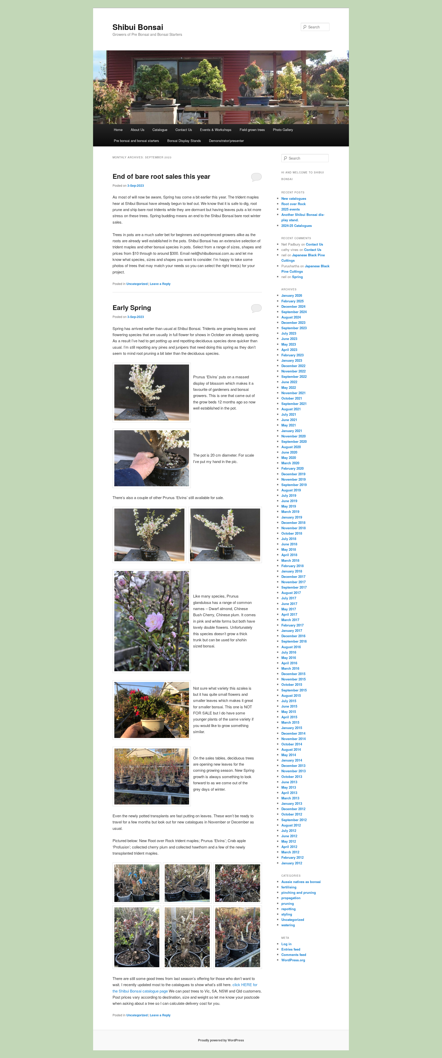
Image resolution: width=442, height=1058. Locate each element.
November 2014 (293, 738)
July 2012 (288, 830)
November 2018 (293, 527)
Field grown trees (252, 129)
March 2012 (290, 852)
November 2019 (293, 479)
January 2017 (291, 630)
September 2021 (294, 403)
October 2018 (291, 533)
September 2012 (294, 819)
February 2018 (292, 565)
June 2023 (289, 338)
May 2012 (288, 841)
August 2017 (291, 592)
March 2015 (290, 722)
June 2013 (289, 781)
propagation (291, 897)
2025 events (290, 209)
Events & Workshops (215, 129)
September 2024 (294, 311)
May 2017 (288, 609)
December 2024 (293, 306)
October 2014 (291, 744)
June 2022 (289, 381)
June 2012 (289, 835)
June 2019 (289, 500)
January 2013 (291, 803)
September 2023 (294, 327)
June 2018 (289, 544)
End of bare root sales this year (161, 176)
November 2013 (293, 770)
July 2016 (288, 652)
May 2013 (288, 787)
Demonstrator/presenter (226, 140)
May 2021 (288, 425)
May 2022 (288, 387)
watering (288, 924)
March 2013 (290, 798)
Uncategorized (137, 283)
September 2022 (294, 376)
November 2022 (293, 371)
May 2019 (288, 506)
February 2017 (292, 625)
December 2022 (293, 365)
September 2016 (294, 641)
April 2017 (289, 614)
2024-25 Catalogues (296, 225)
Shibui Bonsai (138, 26)
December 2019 (293, 473)
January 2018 (291, 571)
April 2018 (289, 554)
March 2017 (290, 619)
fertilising (288, 887)
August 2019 (291, 490)
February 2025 (292, 301)
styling (286, 914)
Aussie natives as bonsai (301, 881)
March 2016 (290, 668)
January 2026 (291, 295)
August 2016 (291, 646)
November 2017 (293, 581)
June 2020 (289, 452)
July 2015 (288, 700)
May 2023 (288, 344)
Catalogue (159, 129)
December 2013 (293, 765)
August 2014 (291, 749)
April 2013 (289, 792)
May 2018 (288, 549)
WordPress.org (293, 959)
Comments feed (293, 954)
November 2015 (293, 679)
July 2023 (288, 333)
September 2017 (294, 587)
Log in (286, 943)
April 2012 (289, 846)
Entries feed (290, 949)
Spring (297, 276)
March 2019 (290, 511)
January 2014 (291, 760)
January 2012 (291, 863)
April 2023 (289, 349)
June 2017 (289, 603)
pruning (287, 903)
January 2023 (291, 360)
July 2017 (288, 598)
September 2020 (294, 441)
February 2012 (292, 857)
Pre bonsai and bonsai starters (136, 140)
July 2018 (288, 538)
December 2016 (293, 635)
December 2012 (293, 808)
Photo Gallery (283, 129)
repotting (288, 908)
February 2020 (292, 468)
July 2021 (288, 414)
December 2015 (293, 673)
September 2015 (294, 690)
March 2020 (290, 462)
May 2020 (288, 457)
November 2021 (293, 392)
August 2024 (291, 317)
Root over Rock (293, 203)
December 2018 (293, 522)
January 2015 (291, 727)
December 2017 (293, 576)
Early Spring (132, 307)
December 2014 (293, 733)
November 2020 (293, 436)
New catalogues (293, 198)
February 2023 (292, 354)
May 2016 (288, 657)
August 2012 (291, 825)
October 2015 (291, 684)
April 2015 (289, 716)
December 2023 (293, 322)
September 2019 (294, 484)
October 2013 (291, 776)
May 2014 (288, 754)
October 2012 (291, 814)
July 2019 (288, 495)
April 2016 (289, 662)
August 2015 (291, 695)
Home (118, 129)
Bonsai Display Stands (184, 140)
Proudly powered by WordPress (221, 1040)
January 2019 (291, 517)
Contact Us (183, 129)
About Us (138, 129)
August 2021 (291, 408)
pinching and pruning (298, 892)
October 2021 (291, 398)
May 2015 (288, 711)
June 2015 (289, 706)
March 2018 (290, 560)
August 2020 (291, 446)
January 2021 (291, 430)
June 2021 (289, 419)
